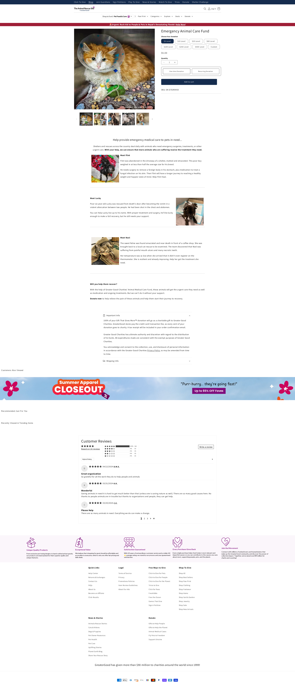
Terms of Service (125, 573)
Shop (90, 2)
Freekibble (153, 593)
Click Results (93, 597)
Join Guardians (103, 2)
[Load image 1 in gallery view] (86, 119)
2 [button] (144, 518)
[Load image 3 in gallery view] (114, 119)
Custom (214, 47)
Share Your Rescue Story (98, 655)
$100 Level (168, 47)
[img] (95, 466)
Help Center (93, 573)
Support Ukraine (155, 639)
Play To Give (134, 2)
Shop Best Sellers (186, 577)
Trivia (177, 2)
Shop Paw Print (185, 581)
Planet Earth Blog (95, 651)
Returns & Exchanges (96, 577)
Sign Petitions (119, 2)
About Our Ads (124, 589)
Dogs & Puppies (94, 631)
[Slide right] (152, 119)
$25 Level (196, 41)
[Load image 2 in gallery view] (100, 119)
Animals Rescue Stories (97, 623)
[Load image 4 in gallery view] (128, 119)
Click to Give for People (158, 577)
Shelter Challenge (200, 2)
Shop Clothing (184, 585)
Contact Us (92, 581)
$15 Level (181, 41)
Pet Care (91, 643)
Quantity (164, 58)
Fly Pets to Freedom (157, 635)
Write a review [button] (205, 446)
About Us (91, 589)
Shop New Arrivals (186, 609)
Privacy (121, 577)
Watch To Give (165, 2)
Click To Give (80, 2)
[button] (205, 8)
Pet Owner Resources (96, 635)
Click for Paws (154, 589)
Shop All (182, 573)
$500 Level (199, 47)
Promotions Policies (126, 581)
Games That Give (155, 601)
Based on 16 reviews (90, 449)
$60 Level (211, 41)
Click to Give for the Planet (159, 581)
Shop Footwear (185, 589)
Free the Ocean (155, 597)
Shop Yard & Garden (187, 597)
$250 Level (184, 47)
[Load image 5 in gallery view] (142, 119)
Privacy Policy (153, 350)
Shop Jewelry (184, 601)
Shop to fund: (114, 16)
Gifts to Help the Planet (158, 627)
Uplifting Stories (95, 647)
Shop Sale (183, 605)
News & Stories (149, 2)
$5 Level (167, 41)
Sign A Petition (155, 605)
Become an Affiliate (96, 593)
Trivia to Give (154, 585)
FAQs (90, 585)
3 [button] (147, 518)
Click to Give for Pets (157, 573)
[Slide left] (76, 119)
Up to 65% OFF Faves (209, 391)
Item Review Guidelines (128, 585)
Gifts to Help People (157, 623)
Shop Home (183, 593)
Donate (185, 2)
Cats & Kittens (94, 627)
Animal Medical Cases (157, 631)
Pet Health (92, 639)
